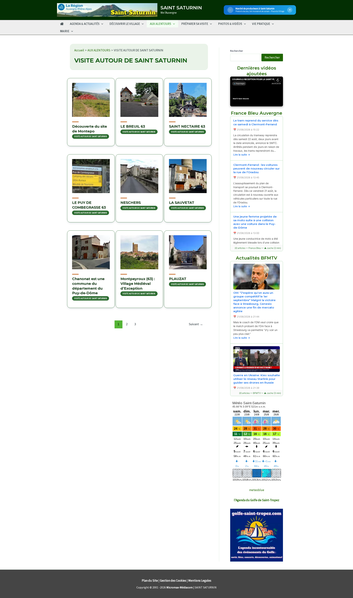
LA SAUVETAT (181, 202)
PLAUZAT (177, 279)
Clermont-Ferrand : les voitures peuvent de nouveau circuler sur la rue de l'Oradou (256, 168)
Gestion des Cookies (173, 580)
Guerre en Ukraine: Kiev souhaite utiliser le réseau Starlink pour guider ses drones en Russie (256, 379)
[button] (101, 23)
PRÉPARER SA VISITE (194, 24)
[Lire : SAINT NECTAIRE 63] (187, 97)
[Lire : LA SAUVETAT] (187, 173)
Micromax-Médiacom (179, 587)
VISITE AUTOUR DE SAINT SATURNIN (90, 136)
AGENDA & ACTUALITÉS (84, 24)
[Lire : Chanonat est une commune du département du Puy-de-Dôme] (91, 250)
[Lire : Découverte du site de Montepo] (91, 97)
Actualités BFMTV (256, 258)
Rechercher (236, 50)
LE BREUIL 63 (132, 126)
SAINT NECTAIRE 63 (187, 126)
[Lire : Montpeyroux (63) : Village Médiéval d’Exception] (139, 250)
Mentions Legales (199, 580)
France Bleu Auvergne (256, 113)
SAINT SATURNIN (181, 8)
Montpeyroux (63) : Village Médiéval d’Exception (137, 283)
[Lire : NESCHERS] (139, 173)
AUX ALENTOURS (160, 24)
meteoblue (256, 490)
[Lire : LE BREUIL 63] (139, 97)
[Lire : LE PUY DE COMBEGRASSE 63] (91, 173)
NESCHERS (130, 202)
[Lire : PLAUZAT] (187, 250)
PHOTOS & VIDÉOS (230, 24)
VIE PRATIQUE (261, 24)
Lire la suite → (241, 154)
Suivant (196, 324)
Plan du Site (150, 580)
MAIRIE (64, 31)
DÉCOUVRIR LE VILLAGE (124, 24)
